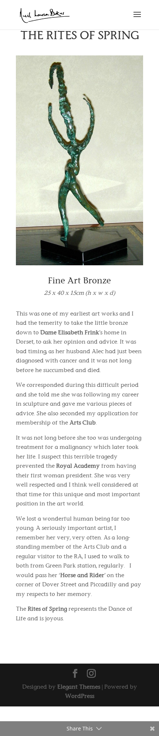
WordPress (79, 695)
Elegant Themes (78, 686)
